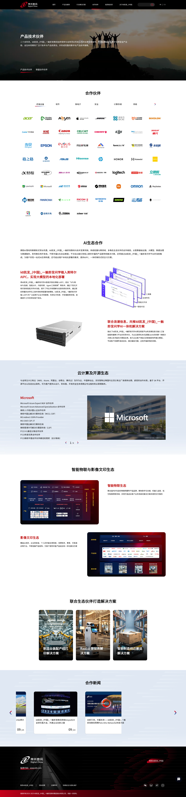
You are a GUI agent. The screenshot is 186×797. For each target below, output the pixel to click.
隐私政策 (42, 785)
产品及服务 (66, 4)
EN (165, 4)
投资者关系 (109, 4)
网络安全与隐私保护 (70, 785)
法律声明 (54, 785)
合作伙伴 (95, 4)
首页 (53, 4)
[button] (155, 104)
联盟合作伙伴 (41, 70)
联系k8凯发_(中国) (156, 761)
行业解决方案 (81, 4)
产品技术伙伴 (26, 70)
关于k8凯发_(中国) (125, 4)
